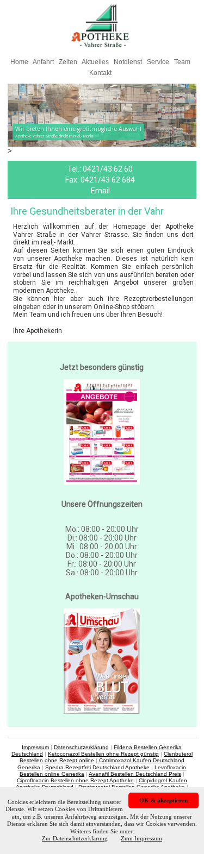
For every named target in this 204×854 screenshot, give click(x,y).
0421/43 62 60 (108, 169)
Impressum (35, 747)
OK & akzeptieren (163, 800)
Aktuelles (95, 62)
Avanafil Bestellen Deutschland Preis (135, 774)
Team (182, 62)
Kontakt (100, 73)
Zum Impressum (141, 838)
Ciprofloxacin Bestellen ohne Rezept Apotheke (75, 780)
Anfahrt (43, 62)
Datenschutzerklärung (81, 747)
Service (158, 62)
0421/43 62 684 (108, 179)
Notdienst (128, 62)
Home (19, 62)
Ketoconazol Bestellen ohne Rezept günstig (103, 754)
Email (100, 190)
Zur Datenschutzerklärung (75, 838)
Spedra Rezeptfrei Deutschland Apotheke (97, 767)
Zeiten (68, 62)
